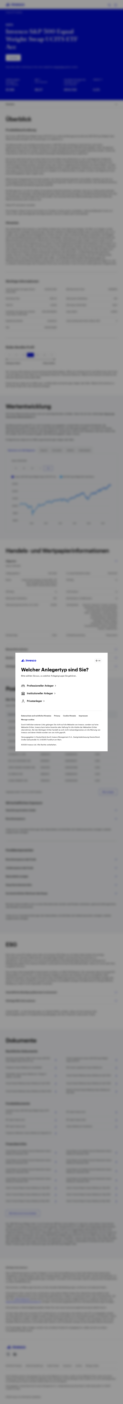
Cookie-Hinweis (69, 716)
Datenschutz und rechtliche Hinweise (36, 716)
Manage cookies (27, 719)
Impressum (83, 716)
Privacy (57, 716)
